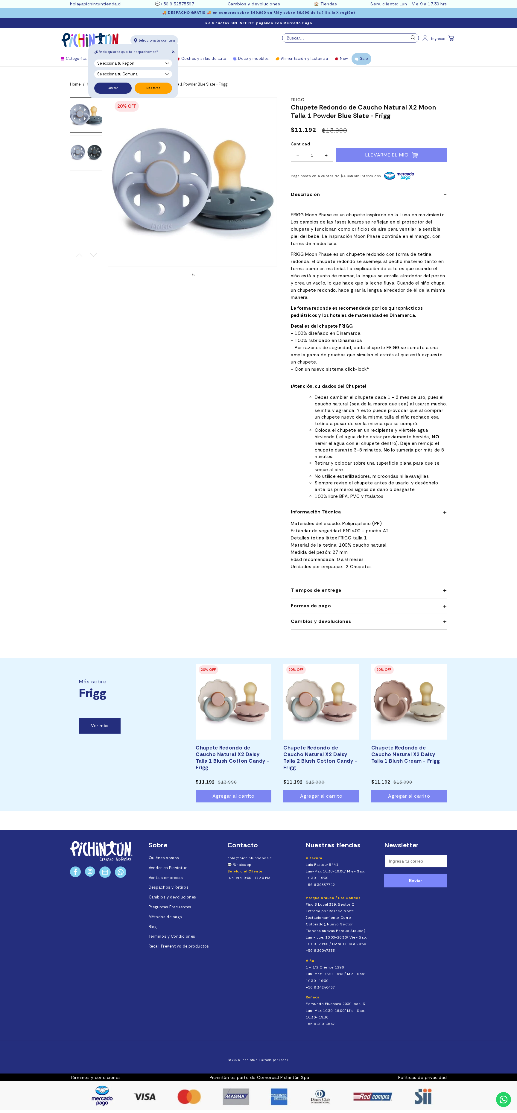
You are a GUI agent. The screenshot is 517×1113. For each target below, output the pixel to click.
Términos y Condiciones (172, 936)
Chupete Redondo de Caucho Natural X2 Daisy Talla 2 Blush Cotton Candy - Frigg (320, 757)
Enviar (415, 880)
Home (75, 84)
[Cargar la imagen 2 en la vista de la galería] (86, 153)
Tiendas (328, 4)
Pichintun (250, 1060)
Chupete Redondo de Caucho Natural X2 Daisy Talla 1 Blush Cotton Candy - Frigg (232, 757)
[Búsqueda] (413, 39)
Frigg (298, 99)
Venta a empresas (166, 877)
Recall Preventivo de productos (179, 946)
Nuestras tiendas (333, 845)
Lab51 (283, 1060)
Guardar (113, 88)
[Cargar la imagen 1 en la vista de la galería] (86, 115)
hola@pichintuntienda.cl (95, 4)
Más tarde (153, 88)
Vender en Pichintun (168, 868)
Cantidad (300, 144)
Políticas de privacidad (422, 1077)
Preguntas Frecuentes (170, 907)
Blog (153, 927)
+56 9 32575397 (177, 4)
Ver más (100, 725)
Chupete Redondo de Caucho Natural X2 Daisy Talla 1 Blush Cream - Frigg (405, 754)
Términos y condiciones (95, 1077)
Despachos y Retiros (168, 887)
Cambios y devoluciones (254, 4)
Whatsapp (242, 864)
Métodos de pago (165, 917)
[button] (452, 40)
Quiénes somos (164, 858)
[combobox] (350, 38)
